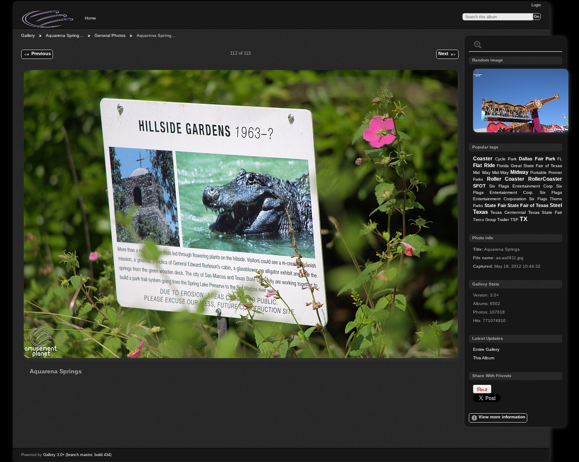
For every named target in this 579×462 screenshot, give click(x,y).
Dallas (525, 158)
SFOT (479, 185)
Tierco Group (484, 220)
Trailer (503, 219)
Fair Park (545, 158)
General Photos (110, 35)
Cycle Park (506, 159)
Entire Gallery (486, 349)
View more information (502, 416)
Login (536, 5)
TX (523, 219)
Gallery (28, 35)
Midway (519, 172)
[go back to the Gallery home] (48, 19)
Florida (503, 166)
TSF (514, 219)
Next (443, 53)
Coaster (483, 159)
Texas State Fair (545, 212)
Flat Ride (484, 165)
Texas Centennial (508, 212)
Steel (556, 205)
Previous (41, 53)
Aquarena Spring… (65, 35)
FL (559, 159)
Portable (538, 172)
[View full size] (240, 214)
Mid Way (481, 172)
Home (90, 18)
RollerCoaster (545, 179)
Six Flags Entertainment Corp (521, 186)
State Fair (495, 205)
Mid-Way (500, 172)
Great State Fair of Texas (536, 165)
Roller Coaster (506, 179)
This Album (483, 358)
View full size (477, 44)
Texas (480, 212)
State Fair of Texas (527, 205)
